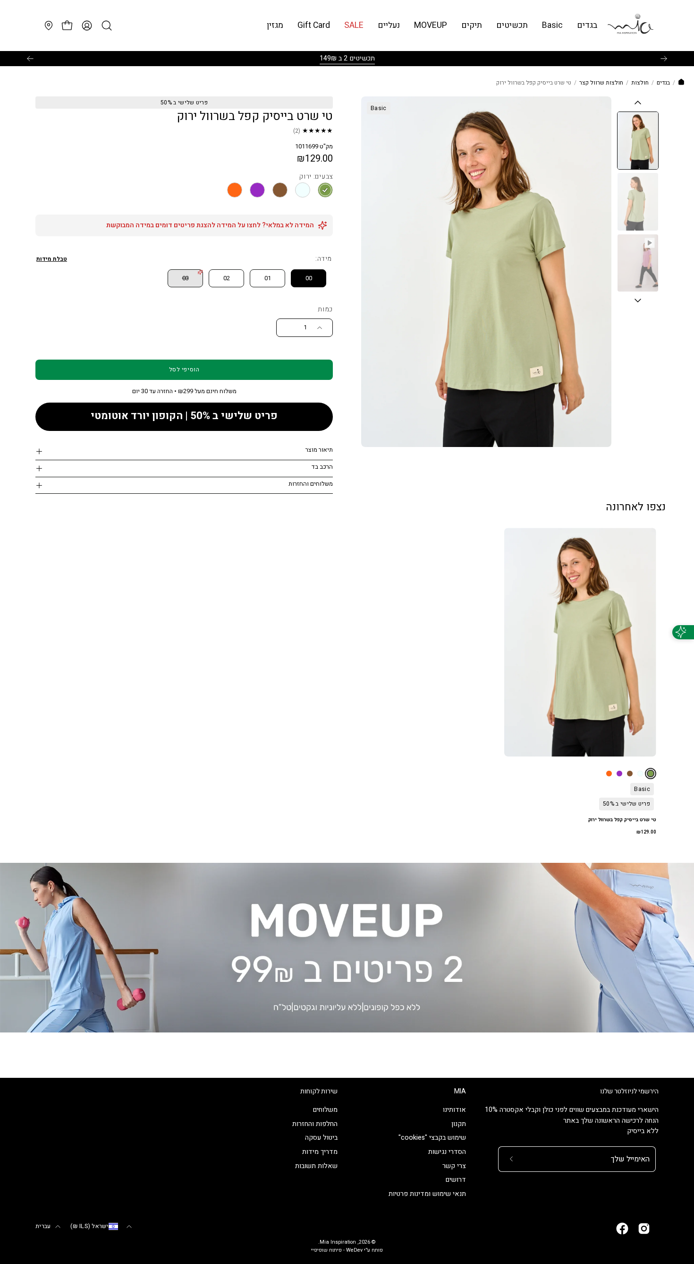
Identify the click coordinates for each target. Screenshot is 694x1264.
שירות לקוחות (319, 1091)
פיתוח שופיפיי (326, 1250)
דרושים (456, 1180)
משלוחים (325, 1110)
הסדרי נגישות (447, 1152)
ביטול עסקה (321, 1138)
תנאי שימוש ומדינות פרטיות (427, 1194)
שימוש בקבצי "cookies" (432, 1138)
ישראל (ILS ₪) (89, 1226)
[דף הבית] (681, 83)
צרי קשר (454, 1166)
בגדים (663, 82)
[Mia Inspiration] (630, 25)
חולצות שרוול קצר (601, 82)
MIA (460, 1091)
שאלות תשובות (316, 1166)
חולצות (640, 82)
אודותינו (454, 1110)
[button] (552, 25)
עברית (43, 1226)
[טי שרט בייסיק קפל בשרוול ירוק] (638, 141)
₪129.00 (646, 832)
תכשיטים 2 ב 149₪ (347, 58)
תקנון (458, 1124)
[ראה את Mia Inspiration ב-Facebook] (622, 1228)
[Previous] (30, 58)
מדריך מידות (320, 1152)
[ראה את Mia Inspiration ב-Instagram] (644, 1228)
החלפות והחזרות (315, 1124)
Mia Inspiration (338, 1242)
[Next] (664, 58)
